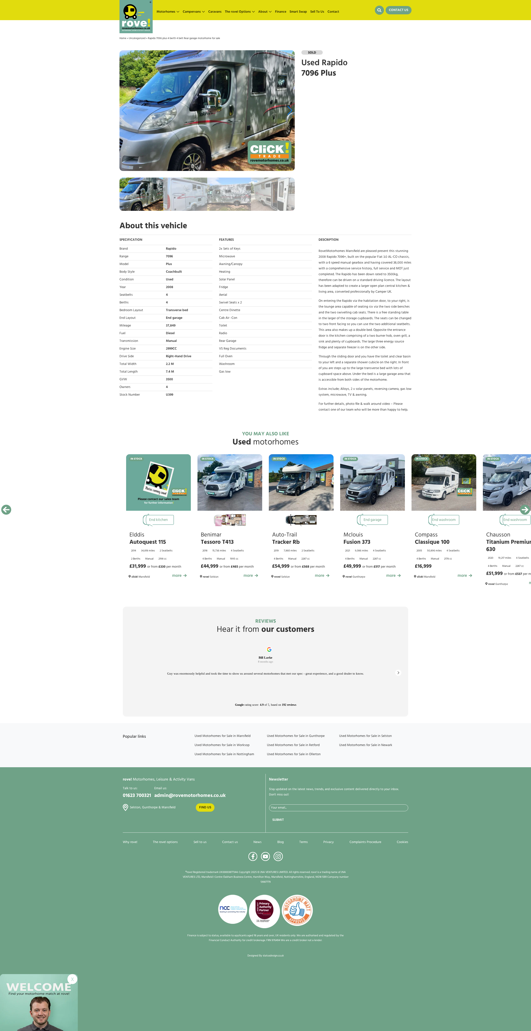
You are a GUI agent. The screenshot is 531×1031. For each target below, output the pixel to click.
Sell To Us (317, 12)
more (177, 576)
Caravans (215, 12)
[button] (290, 110)
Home (122, 38)
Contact (333, 12)
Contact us (230, 842)
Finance (280, 12)
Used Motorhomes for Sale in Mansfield (223, 736)
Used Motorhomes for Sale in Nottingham (224, 754)
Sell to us (200, 842)
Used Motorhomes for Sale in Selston (365, 736)
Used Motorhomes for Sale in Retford (293, 745)
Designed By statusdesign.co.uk (265, 955)
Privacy (328, 842)
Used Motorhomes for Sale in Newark (365, 745)
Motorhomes (166, 12)
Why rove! (130, 842)
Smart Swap (298, 12)
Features (226, 240)
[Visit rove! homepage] (136, 10)
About (263, 12)
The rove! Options (238, 12)
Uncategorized (137, 38)
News (257, 842)
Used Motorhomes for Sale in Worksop (222, 745)
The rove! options (165, 842)
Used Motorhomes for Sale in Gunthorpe (296, 736)
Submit (278, 820)
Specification (130, 240)
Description (329, 240)
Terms (303, 842)
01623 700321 (137, 795)
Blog (280, 842)
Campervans (192, 12)
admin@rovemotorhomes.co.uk (190, 795)
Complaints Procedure (365, 842)
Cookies (402, 842)
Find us (205, 807)
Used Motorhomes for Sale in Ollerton (294, 754)
